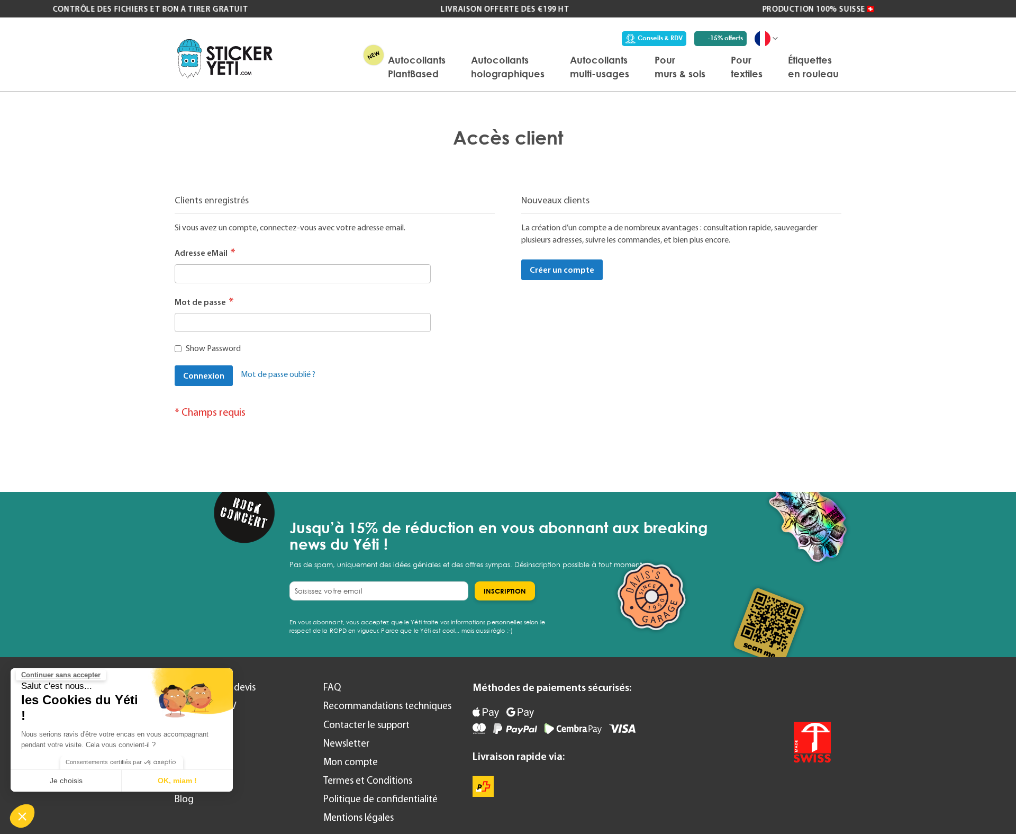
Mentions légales (358, 817)
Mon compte (350, 762)
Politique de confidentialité (380, 799)
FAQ (332, 687)
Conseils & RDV (660, 37)
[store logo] (225, 58)
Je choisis (66, 780)
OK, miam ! (177, 780)
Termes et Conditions (367, 780)
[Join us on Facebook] (791, 694)
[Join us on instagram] (819, 694)
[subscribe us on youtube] (763, 694)
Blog (184, 799)
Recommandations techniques (387, 706)
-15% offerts (725, 37)
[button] (22, 816)
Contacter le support (366, 725)
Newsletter (346, 743)
